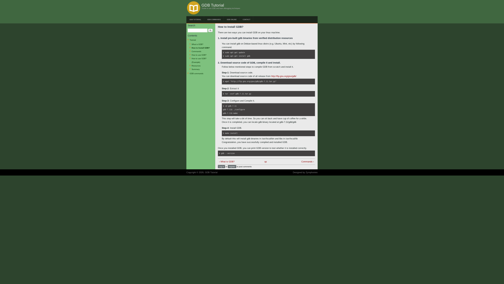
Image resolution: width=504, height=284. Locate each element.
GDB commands (214, 20)
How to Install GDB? (201, 48)
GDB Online (232, 20)
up (265, 161)
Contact (246, 20)
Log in (221, 167)
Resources (196, 66)
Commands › (307, 161)
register (232, 167)
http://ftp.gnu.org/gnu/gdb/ (283, 76)
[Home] (193, 13)
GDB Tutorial (212, 5)
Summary (196, 69)
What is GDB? (197, 44)
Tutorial (193, 40)
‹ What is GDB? (227, 161)
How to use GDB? (199, 55)
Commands (196, 51)
